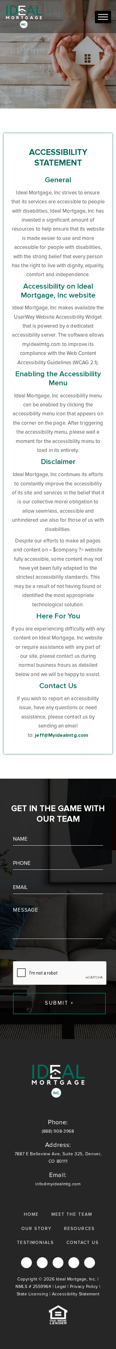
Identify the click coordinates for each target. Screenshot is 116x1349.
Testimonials (35, 1243)
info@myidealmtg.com (57, 1179)
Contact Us (83, 1243)
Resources (79, 1229)
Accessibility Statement (76, 1294)
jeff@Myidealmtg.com (61, 735)
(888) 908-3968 (58, 1126)
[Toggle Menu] (103, 17)
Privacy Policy (84, 1287)
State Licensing (32, 1294)
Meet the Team (71, 1214)
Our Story (36, 1229)
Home (31, 1214)
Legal (60, 1287)
